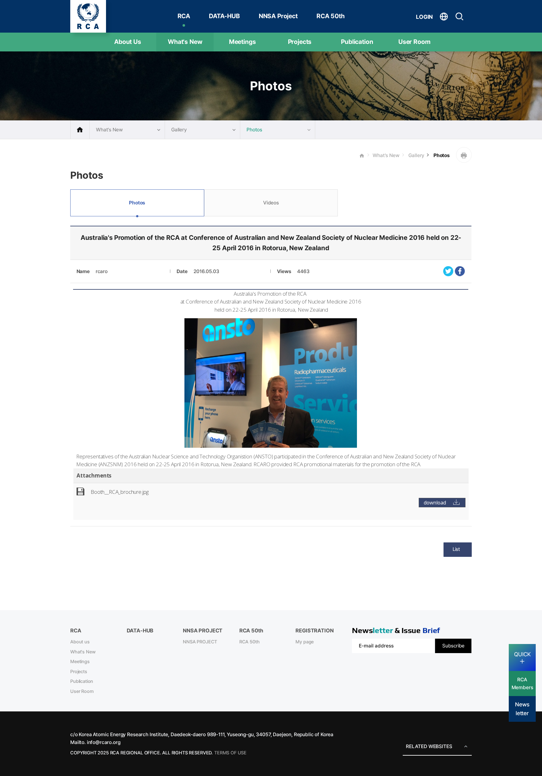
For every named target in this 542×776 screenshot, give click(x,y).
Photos (441, 155)
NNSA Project (278, 16)
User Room (414, 41)
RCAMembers (522, 683)
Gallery (416, 155)
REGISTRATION (314, 630)
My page (304, 642)
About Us (127, 41)
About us (80, 642)
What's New (185, 41)
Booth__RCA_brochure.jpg (120, 491)
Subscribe (453, 646)
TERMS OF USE (230, 753)
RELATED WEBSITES (429, 746)
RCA (184, 16)
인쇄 (464, 155)
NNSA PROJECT (200, 642)
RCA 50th (330, 16)
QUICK (522, 654)
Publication (357, 41)
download (435, 502)
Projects (300, 41)
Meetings (242, 41)
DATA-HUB (224, 16)
